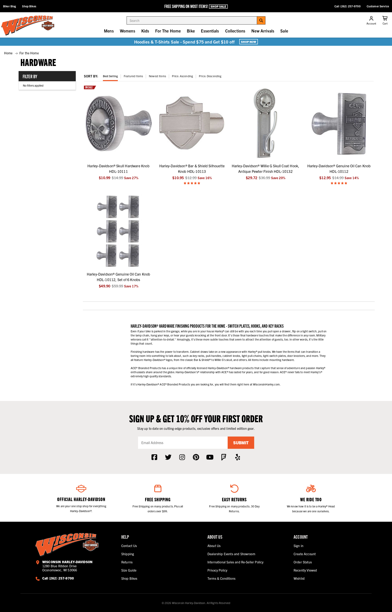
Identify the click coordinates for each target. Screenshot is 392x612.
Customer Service (378, 6)
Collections (235, 30)
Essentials (210, 30)
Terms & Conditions (221, 578)
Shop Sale (218, 6)
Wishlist (299, 578)
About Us (213, 546)
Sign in (298, 546)
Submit (241, 442)
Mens (109, 30)
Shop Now (248, 42)
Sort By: (91, 76)
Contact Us (129, 546)
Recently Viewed (305, 570)
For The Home (168, 30)
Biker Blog (9, 6)
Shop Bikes (29, 6)
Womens (127, 30)
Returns (127, 562)
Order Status (303, 562)
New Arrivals (262, 30)
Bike (191, 30)
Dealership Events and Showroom (231, 554)
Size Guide (129, 570)
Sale (284, 30)
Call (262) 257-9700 (347, 6)
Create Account (305, 554)
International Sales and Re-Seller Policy (235, 562)
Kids (145, 30)
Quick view (118, 157)
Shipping (127, 554)
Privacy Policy (217, 570)
